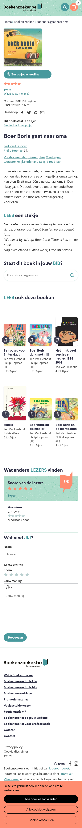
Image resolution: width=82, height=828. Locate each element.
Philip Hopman (13, 151)
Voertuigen (53, 157)
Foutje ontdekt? (15, 712)
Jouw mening (13, 581)
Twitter (29, 112)
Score (8, 570)
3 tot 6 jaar (54, 162)
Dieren (33, 157)
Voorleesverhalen (15, 157)
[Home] (26, 662)
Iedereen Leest (59, 768)
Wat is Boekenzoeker (18, 675)
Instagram (74, 763)
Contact (9, 736)
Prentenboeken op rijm (18, 125)
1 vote (7, 90)
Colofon (9, 730)
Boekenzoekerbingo (18, 693)
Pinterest (35, 112)
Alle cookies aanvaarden (41, 799)
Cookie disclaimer (16, 752)
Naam (8, 547)
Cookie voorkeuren (41, 820)
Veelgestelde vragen (17, 706)
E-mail (42, 112)
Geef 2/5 (11, 575)
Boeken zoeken (65, 7)
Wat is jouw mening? (16, 93)
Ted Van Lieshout (15, 146)
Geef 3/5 (17, 575)
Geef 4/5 (22, 575)
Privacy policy (13, 747)
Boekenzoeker (23, 7)
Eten (42, 157)
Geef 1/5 (6, 575)
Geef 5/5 (27, 575)
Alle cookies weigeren (41, 809)
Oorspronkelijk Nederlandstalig (25, 162)
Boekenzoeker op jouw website (26, 718)
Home (8, 22)
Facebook (22, 112)
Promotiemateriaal (16, 699)
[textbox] (41, 609)
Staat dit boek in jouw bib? (73, 275)
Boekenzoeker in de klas (20, 681)
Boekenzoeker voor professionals (27, 724)
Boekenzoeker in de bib (20, 687)
